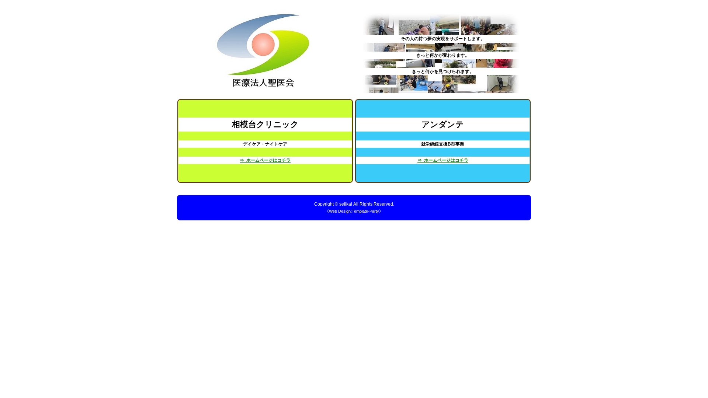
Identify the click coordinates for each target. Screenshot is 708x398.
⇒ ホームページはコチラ (265, 160)
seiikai (345, 204)
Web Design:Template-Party (354, 211)
